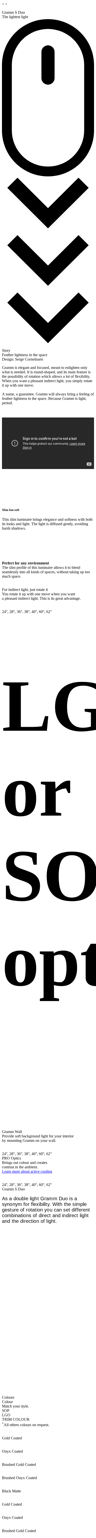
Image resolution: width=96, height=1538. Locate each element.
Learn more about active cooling (27, 1171)
